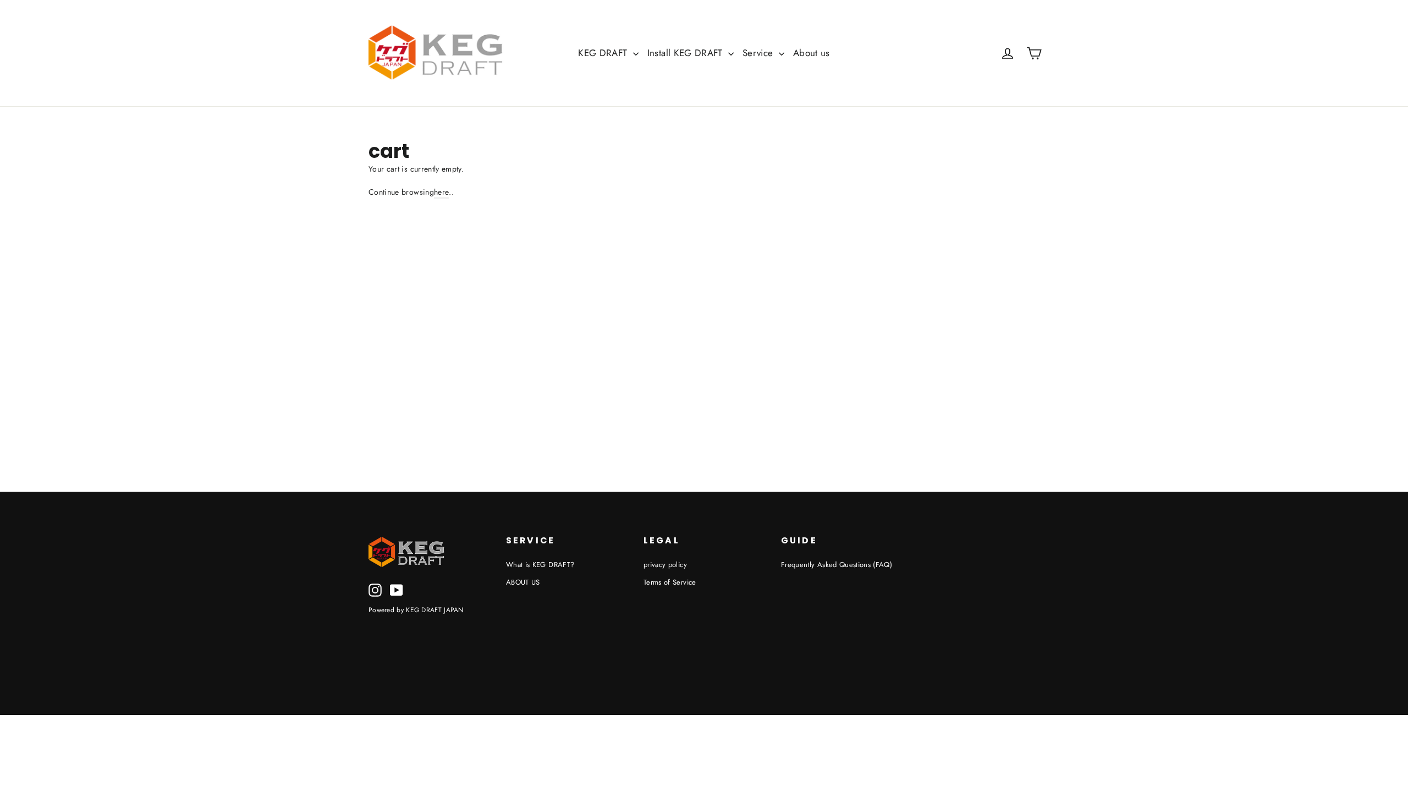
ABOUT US (523, 582)
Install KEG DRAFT (686, 52)
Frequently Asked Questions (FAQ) (836, 564)
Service (759, 52)
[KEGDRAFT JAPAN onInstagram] (375, 590)
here (441, 191)
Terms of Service (670, 582)
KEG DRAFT (604, 52)
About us (811, 52)
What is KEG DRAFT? (540, 564)
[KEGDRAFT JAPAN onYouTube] (396, 590)
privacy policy (665, 564)
